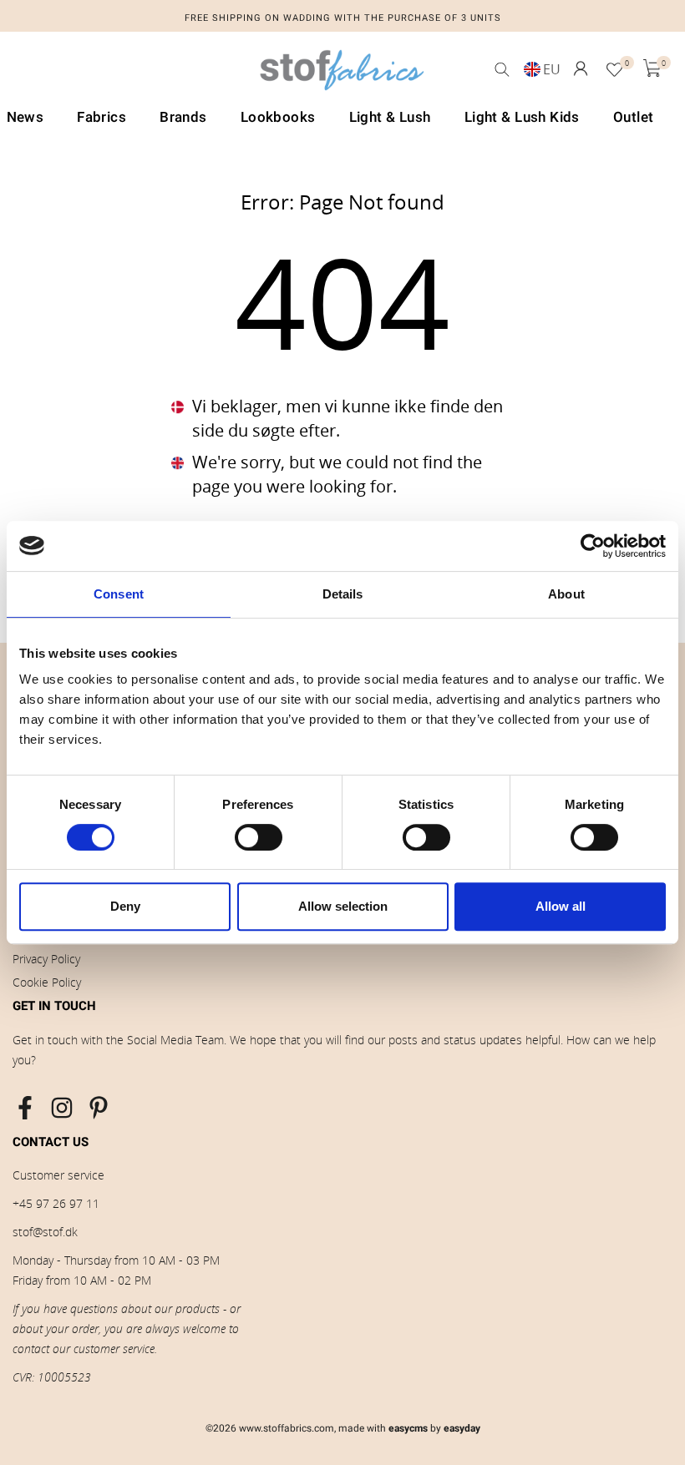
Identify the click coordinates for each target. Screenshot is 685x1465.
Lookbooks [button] (278, 117)
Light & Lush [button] (390, 117)
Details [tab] (342, 594)
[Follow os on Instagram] (62, 1107)
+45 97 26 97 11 (56, 1203)
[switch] (258, 837)
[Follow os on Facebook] (25, 1107)
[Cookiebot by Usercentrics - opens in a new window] (593, 545)
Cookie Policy (47, 982)
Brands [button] (183, 117)
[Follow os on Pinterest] (98, 1107)
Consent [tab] (119, 594)
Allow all (560, 906)
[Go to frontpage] (342, 74)
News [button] (25, 117)
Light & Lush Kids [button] (522, 117)
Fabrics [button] (101, 117)
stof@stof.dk (45, 1232)
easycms (408, 1428)
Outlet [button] (633, 117)
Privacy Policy (46, 959)
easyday (462, 1428)
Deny (125, 906)
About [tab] (566, 594)
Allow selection (343, 906)
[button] (580, 68)
